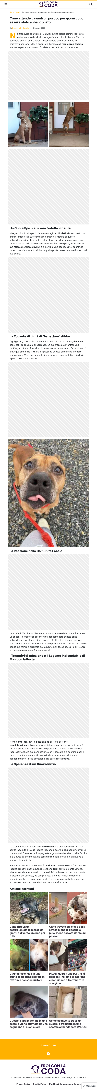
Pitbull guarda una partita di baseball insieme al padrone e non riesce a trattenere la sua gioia (67, 978)
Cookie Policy (39, 1084)
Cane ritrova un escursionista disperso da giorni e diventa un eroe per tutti (27, 931)
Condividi (90, 1086)
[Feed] (48, 1053)
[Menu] (6, 4)
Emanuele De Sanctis (20, 28)
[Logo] (48, 4)
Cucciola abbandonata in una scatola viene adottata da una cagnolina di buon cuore (29, 1024)
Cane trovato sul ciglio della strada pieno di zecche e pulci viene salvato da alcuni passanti (67, 931)
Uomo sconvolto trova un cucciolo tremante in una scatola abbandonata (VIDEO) (68, 1024)
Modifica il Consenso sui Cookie (65, 1084)
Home (12, 12)
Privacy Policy (23, 1084)
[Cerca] (90, 4)
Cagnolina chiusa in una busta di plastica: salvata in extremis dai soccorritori (27, 976)
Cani (18, 12)
